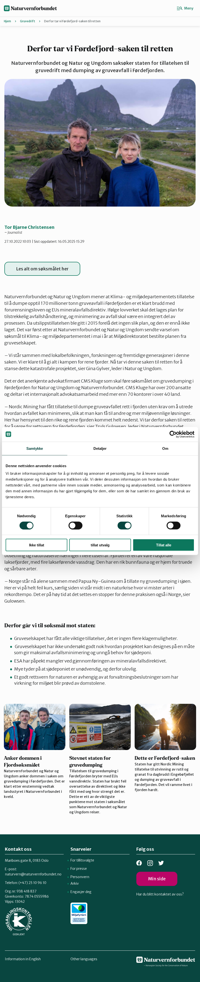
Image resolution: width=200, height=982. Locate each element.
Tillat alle (163, 545)
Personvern (79, 877)
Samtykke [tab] (34, 448)
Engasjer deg (80, 892)
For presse (78, 868)
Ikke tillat (36, 545)
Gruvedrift (27, 21)
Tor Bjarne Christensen (29, 227)
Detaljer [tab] (100, 448)
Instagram (150, 863)
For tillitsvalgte (82, 860)
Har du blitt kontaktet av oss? (160, 894)
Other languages (83, 959)
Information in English (23, 959)
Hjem (7, 21)
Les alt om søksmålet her (42, 269)
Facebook (139, 863)
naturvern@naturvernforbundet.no (33, 874)
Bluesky (161, 863)
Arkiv (74, 883)
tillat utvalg (100, 545)
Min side (157, 879)
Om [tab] (165, 448)
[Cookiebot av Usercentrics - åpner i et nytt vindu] (173, 434)
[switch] (75, 525)
